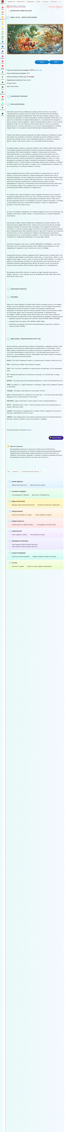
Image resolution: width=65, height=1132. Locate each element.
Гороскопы (15, 471)
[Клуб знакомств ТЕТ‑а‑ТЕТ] (8, 471)
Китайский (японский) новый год (30, 471)
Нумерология (11, 1)
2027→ (56, 62)
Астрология (45, 1)
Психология (53, 1)
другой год (37, 70)
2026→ (42, 62)
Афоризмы (61, 1)
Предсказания (30, 1)
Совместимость (21, 1)
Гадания (38, 1)
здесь (29, 430)
